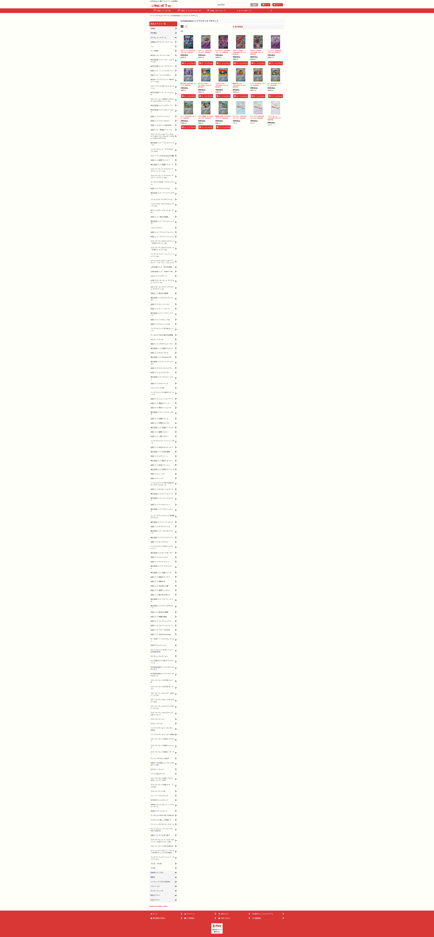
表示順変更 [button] (239, 27)
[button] (271, 10)
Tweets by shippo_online (158, 906)
